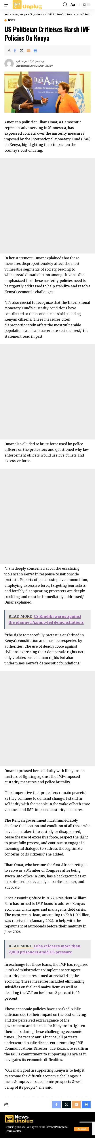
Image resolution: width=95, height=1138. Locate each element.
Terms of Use (13, 1131)
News (11, 20)
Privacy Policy (54, 1127)
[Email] (28, 50)
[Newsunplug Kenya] (27, 4)
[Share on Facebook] (15, 50)
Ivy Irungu (21, 61)
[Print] (35, 50)
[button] (81, 1129)
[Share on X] (22, 50)
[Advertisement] (47, 206)
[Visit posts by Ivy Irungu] (9, 63)
